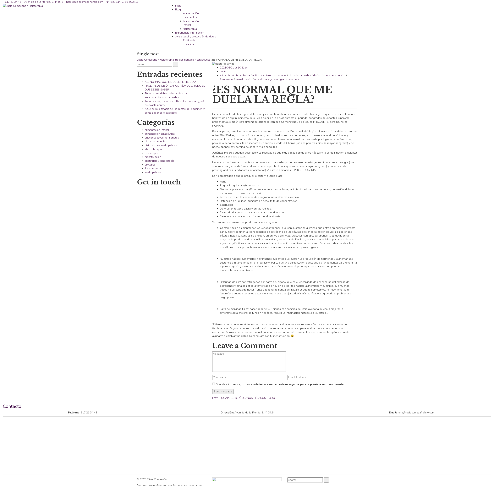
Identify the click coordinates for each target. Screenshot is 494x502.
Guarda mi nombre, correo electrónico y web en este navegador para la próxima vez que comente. (280, 384)
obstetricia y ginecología (269, 79)
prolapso (150, 164)
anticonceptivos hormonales (269, 75)
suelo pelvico (294, 79)
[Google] (351, 484)
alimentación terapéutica (235, 75)
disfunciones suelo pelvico (329, 75)
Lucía (223, 71)
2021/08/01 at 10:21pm (234, 67)
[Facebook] (347, 484)
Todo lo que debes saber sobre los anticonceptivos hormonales (166, 95)
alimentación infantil (157, 130)
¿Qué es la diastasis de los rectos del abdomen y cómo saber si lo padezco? (175, 111)
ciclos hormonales (300, 75)
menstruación (244, 79)
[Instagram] (355, 484)
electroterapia (153, 149)
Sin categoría (153, 168)
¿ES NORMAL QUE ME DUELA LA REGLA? (170, 82)
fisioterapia (226, 79)
